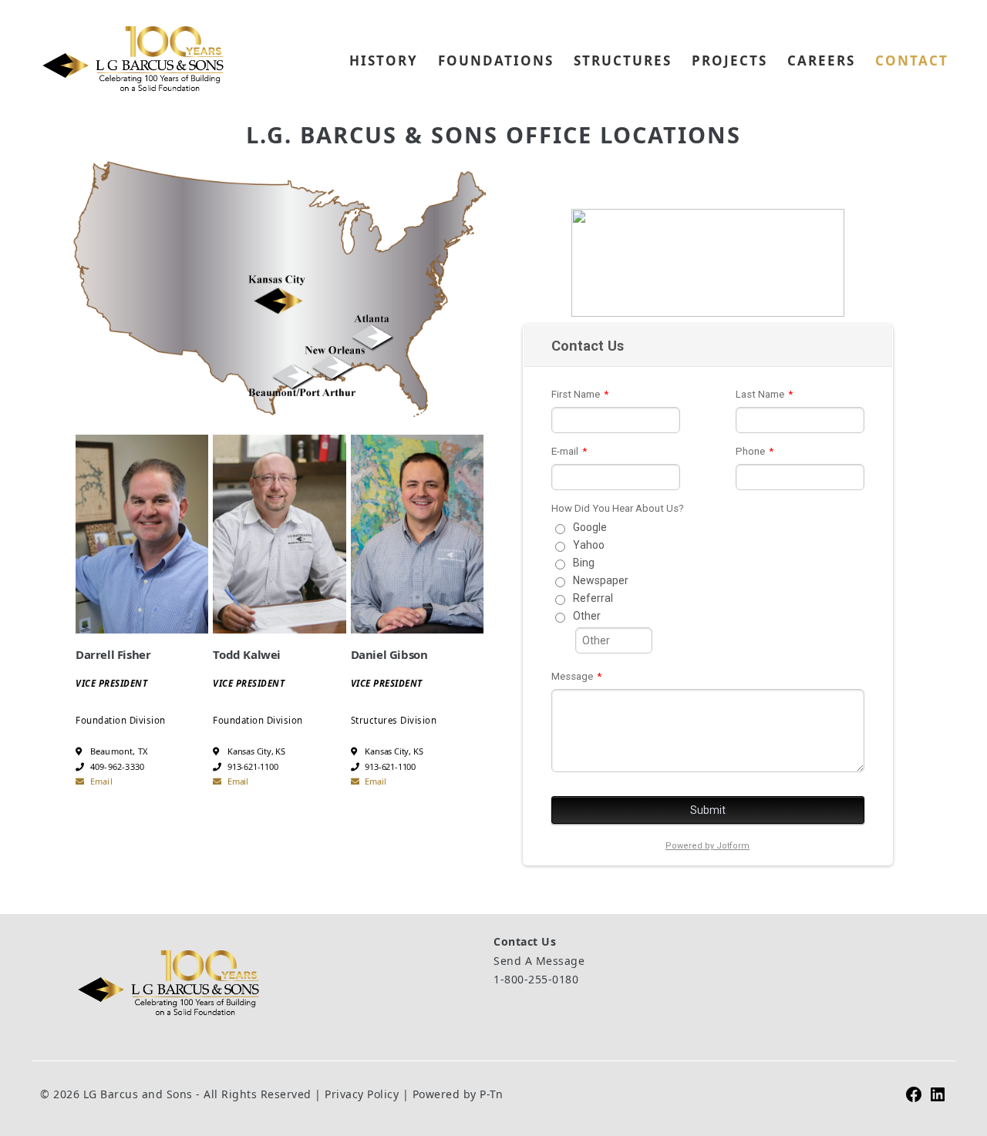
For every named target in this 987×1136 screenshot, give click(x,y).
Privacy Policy (362, 1094)
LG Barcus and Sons (132, 57)
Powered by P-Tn (458, 1094)
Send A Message (539, 960)
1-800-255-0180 (536, 979)
